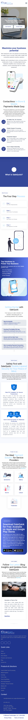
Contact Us (3, 662)
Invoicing (3, 674)
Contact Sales (19, 26)
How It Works (4, 655)
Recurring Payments (5, 681)
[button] (11, 37)
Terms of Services (19, 717)
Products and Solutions (6, 657)
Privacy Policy (7, 717)
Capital (2, 690)
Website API (3, 686)
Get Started (8, 26)
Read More (23, 468)
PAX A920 (3, 688)
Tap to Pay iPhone (5, 679)
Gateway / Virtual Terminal (7, 683)
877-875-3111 (7, 702)
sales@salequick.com (9, 698)
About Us (3, 653)
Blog (2, 660)
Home (2, 651)
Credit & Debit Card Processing (8, 670)
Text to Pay (3, 677)
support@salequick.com (19, 698)
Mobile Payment (4, 672)
